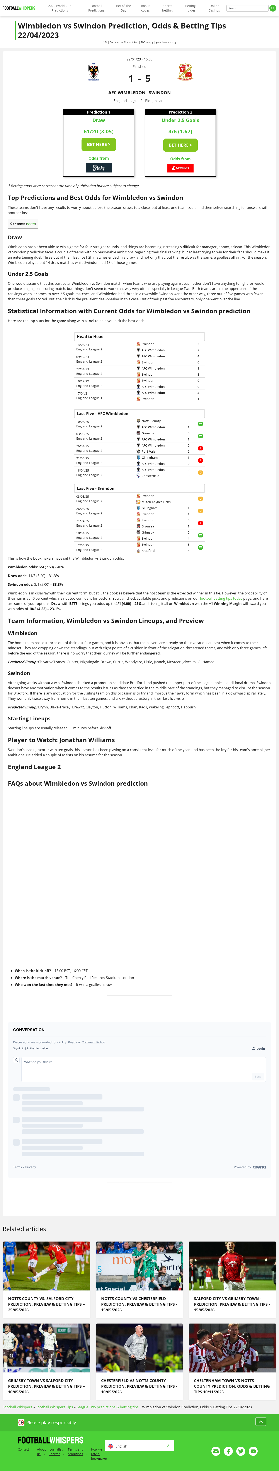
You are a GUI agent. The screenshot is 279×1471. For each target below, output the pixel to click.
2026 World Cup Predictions (59, 8)
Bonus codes (145, 8)
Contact (23, 1449)
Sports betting (167, 8)
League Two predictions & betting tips (108, 1407)
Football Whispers (17, 1407)
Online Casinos (214, 8)
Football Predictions (96, 8)
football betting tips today (221, 598)
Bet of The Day (123, 8)
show (31, 224)
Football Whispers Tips (54, 1407)
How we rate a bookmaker (99, 1454)
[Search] (272, 8)
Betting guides (190, 8)
